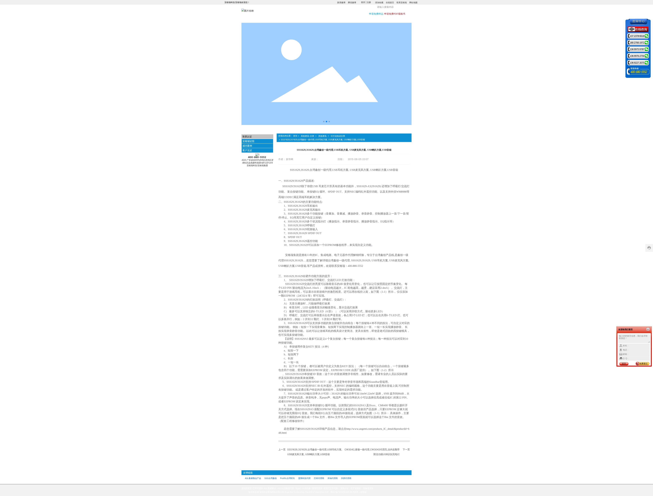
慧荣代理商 (317, 488)
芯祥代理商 (319, 478)
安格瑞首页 (246, 488)
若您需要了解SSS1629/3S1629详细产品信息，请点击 (315, 428)
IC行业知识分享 (338, 136)
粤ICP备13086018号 (340, 492)
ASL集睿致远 (270, 488)
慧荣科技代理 (304, 478)
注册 (369, 2)
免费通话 (643, 364)
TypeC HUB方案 (303, 488)
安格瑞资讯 (368, 488)
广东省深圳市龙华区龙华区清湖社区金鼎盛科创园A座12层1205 (257, 161)
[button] (323, 121)
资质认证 (344, 488)
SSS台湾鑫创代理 (286, 488)
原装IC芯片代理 (330, 488)
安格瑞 (363, 492)
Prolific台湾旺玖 (287, 478)
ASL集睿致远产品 (253, 478)
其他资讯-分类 (307, 136)
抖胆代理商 (346, 478)
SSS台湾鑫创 (270, 478)
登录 (363, 2)
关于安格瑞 (355, 488)
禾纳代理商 (333, 478)
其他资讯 (322, 136)
